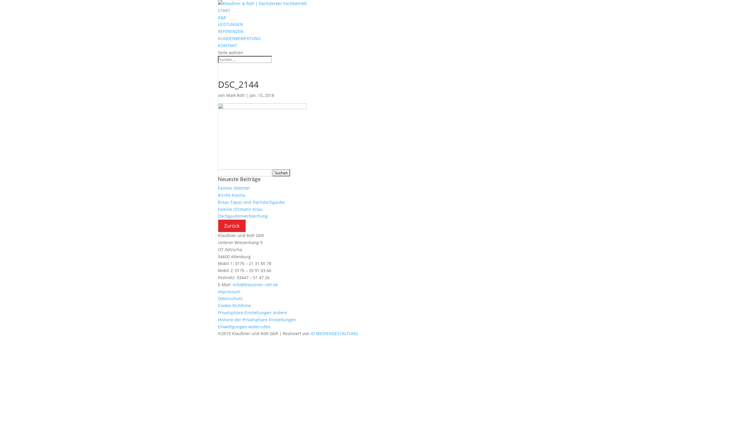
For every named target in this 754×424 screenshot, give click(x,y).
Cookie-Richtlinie (234, 305)
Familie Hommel (234, 188)
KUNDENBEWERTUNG (239, 38)
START (224, 10)
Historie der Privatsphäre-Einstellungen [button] (257, 319)
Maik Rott (235, 95)
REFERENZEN (231, 31)
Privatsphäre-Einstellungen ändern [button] (252, 312)
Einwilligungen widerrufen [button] (244, 326)
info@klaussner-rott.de (255, 284)
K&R (222, 17)
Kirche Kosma (231, 195)
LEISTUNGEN (230, 24)
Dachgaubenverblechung (243, 216)
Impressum (229, 291)
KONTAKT (227, 45)
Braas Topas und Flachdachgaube (251, 202)
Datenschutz (230, 298)
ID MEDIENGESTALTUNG (334, 333)
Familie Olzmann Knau (240, 209)
